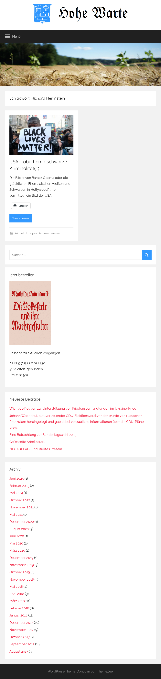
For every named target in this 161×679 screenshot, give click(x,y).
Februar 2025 (19, 486)
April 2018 (16, 594)
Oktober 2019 (19, 572)
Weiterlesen (20, 218)
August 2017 (18, 651)
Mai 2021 (16, 514)
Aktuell (20, 233)
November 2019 (21, 565)
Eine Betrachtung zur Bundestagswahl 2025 (42, 435)
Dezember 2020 (21, 522)
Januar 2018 (18, 615)
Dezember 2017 (21, 623)
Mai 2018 (16, 586)
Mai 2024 (16, 493)
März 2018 (17, 601)
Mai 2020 (16, 543)
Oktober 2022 (19, 500)
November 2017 (21, 630)
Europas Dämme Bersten (43, 233)
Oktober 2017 (19, 637)
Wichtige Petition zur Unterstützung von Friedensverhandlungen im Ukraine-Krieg (72, 408)
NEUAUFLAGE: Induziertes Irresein (35, 449)
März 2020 (17, 550)
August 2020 (19, 529)
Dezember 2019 (21, 558)
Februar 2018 (19, 608)
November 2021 (21, 507)
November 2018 (21, 579)
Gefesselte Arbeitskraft (27, 442)
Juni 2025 (16, 478)
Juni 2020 (16, 536)
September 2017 (21, 644)
